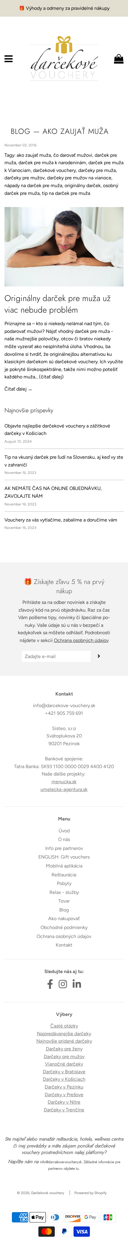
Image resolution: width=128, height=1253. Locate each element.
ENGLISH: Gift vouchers (64, 857)
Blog (20, 131)
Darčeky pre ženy (64, 1049)
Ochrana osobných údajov (81, 640)
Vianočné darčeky (64, 1064)
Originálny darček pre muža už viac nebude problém (57, 304)
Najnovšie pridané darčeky (64, 1041)
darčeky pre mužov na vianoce (79, 178)
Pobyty (64, 883)
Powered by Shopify (90, 1193)
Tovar (64, 901)
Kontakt (64, 945)
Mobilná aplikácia (64, 866)
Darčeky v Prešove (64, 1094)
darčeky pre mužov (24, 178)
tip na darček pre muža (66, 193)
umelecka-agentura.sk (64, 789)
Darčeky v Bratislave (64, 1072)
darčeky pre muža (97, 170)
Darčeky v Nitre (64, 1102)
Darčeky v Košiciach (64, 1079)
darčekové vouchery (54, 170)
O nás (64, 839)
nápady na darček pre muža (33, 185)
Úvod (64, 831)
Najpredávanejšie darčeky (64, 1033)
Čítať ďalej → (18, 389)
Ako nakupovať (64, 918)
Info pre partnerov (64, 848)
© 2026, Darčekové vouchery (40, 1193)
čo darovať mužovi (72, 155)
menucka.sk (64, 781)
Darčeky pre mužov (64, 1056)
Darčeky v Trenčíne (64, 1110)
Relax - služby (64, 892)
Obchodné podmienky (64, 927)
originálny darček (83, 185)
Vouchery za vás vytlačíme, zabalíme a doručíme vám (60, 520)
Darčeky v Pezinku (64, 1087)
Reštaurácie (64, 875)
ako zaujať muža (34, 155)
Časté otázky (64, 1026)
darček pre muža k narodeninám (52, 162)
